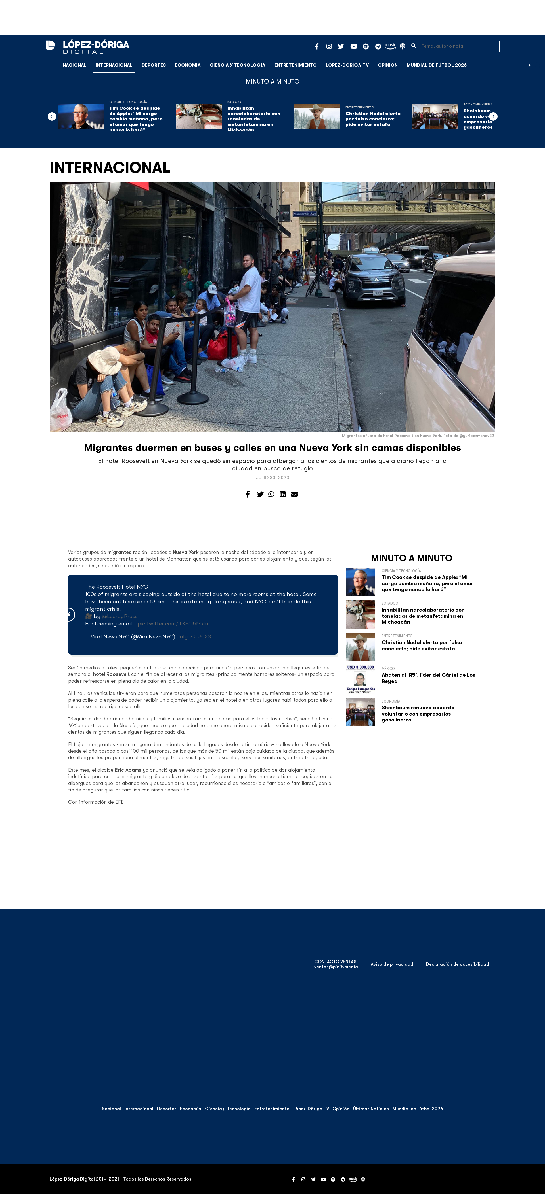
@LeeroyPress (119, 616)
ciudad (295, 751)
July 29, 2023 (194, 636)
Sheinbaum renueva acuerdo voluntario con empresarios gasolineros (418, 714)
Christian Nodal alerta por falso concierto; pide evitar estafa (373, 119)
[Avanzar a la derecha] (530, 65)
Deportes (154, 65)
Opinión (388, 65)
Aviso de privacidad (392, 964)
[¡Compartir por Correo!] (294, 494)
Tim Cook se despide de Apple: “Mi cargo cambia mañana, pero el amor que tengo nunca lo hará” (136, 119)
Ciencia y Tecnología (237, 65)
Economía (188, 65)
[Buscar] (537, 65)
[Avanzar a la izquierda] (52, 116)
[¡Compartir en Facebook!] (248, 494)
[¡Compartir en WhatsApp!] (271, 494)
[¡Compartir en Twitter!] (260, 494)
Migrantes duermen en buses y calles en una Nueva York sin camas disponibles (272, 447)
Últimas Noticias (371, 1109)
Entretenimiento (295, 65)
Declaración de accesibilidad (457, 964)
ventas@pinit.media (336, 967)
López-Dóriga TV (347, 65)
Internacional (114, 65)
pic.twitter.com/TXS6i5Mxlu (173, 623)
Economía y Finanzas (481, 104)
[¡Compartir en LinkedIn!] (283, 494)
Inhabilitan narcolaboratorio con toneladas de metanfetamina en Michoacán (253, 119)
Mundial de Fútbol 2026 (437, 65)
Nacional (75, 65)
